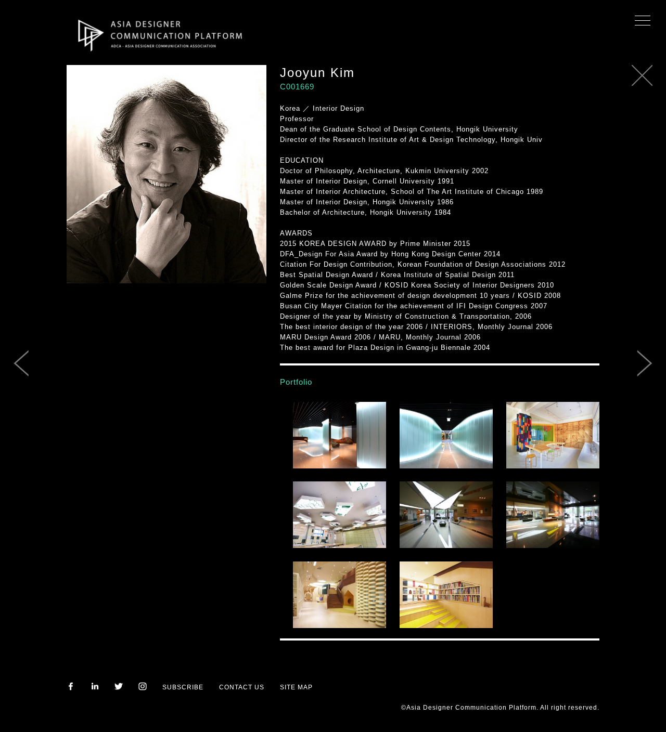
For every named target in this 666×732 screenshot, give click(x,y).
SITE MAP (296, 687)
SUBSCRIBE (182, 687)
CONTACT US (241, 687)
